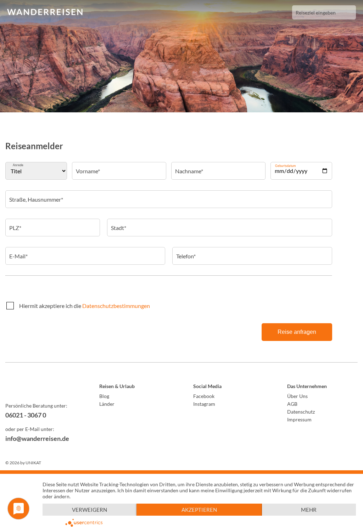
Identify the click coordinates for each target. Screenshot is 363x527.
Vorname (88, 166)
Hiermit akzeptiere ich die (84, 305)
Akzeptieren (199, 509)
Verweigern (89, 509)
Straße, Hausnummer (36, 194)
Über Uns (297, 396)
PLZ (15, 223)
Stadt (118, 223)
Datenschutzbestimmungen (116, 305)
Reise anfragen (297, 332)
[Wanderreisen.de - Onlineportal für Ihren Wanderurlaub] (40, 387)
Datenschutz (301, 412)
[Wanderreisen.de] (45, 12)
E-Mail (18, 251)
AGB (292, 404)
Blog (104, 396)
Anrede (18, 165)
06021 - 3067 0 (25, 415)
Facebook (203, 396)
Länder (107, 404)
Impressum (299, 419)
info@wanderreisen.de (37, 438)
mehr (309, 509)
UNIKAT (33, 462)
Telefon (186, 251)
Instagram (204, 404)
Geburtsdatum (285, 166)
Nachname (189, 166)
